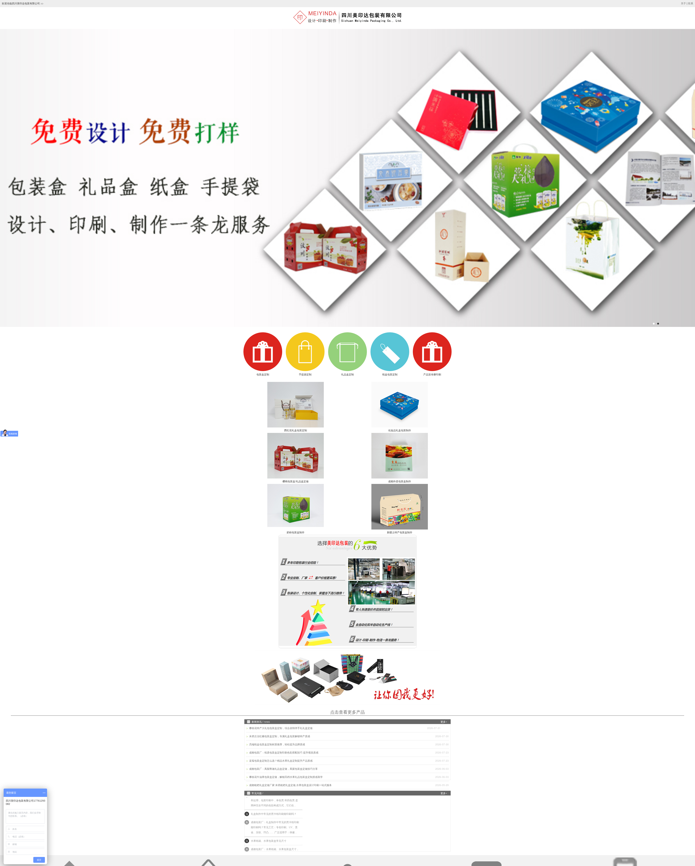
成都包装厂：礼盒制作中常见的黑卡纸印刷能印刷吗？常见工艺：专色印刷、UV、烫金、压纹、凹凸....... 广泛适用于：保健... (275, 804)
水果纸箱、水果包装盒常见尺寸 (268, 818)
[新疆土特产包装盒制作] (399, 507)
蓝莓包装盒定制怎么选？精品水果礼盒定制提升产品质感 (280, 760)
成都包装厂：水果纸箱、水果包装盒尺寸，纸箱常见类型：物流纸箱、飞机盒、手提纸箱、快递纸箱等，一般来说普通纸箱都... (275, 831)
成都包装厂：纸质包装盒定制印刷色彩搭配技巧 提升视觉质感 (283, 752)
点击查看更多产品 (347, 712)
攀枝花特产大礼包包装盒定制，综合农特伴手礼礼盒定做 (280, 728)
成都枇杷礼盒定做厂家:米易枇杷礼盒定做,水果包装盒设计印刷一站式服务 (290, 785)
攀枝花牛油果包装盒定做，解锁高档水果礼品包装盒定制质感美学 (285, 777)
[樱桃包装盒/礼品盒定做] (295, 455)
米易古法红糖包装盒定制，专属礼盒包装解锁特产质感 (279, 736)
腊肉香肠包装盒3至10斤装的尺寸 (269, 845)
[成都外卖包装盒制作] (399, 455)
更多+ (444, 722)
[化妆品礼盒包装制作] (399, 404)
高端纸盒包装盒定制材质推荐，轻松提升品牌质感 (276, 744)
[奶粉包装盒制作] (295, 507)
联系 (690, 3)
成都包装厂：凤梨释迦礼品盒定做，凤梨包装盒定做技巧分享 (283, 769)
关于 (683, 3)
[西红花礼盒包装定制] (295, 404)
